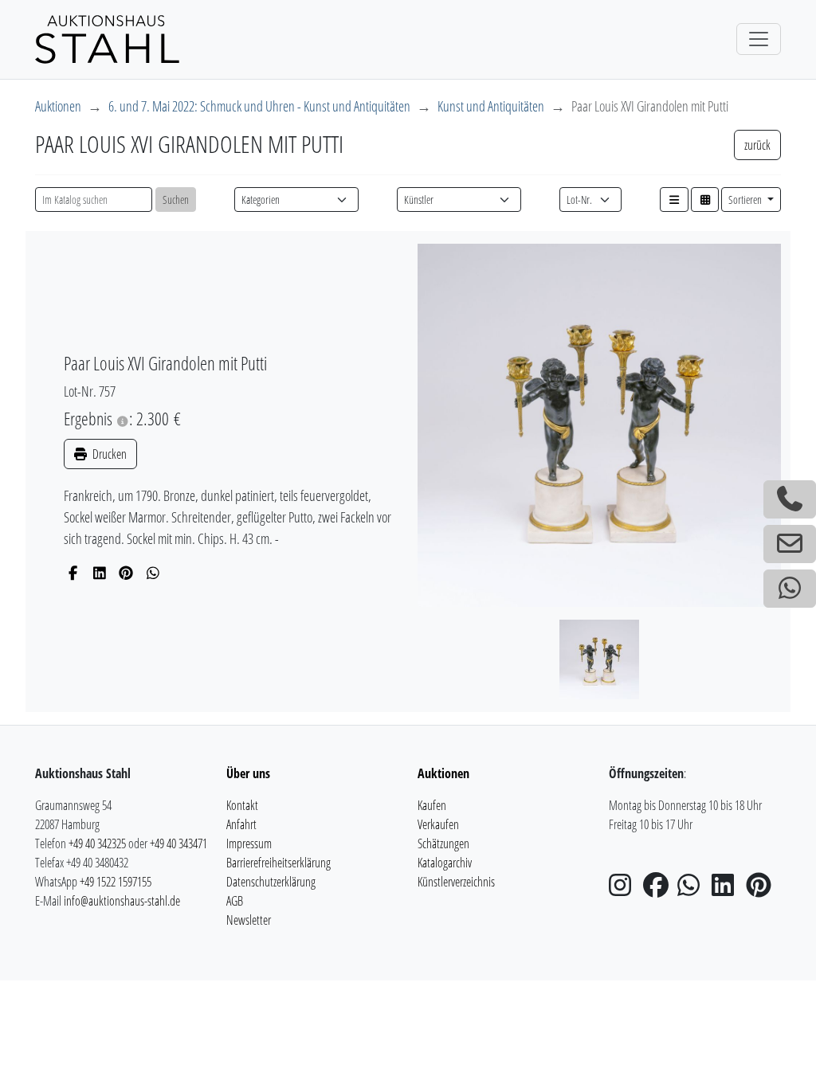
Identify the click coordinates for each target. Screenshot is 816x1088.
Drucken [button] (108, 454)
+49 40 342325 (97, 843)
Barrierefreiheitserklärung (278, 862)
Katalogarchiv (445, 862)
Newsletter (248, 920)
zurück (757, 145)
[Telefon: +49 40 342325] (789, 499)
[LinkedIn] (100, 572)
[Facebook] (73, 572)
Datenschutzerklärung (271, 881)
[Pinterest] (126, 572)
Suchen (176, 199)
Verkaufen (438, 824)
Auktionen (58, 105)
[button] (674, 199)
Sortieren (746, 199)
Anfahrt (241, 824)
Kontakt (242, 805)
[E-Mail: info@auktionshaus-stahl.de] (789, 544)
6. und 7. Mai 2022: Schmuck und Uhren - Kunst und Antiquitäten (259, 105)
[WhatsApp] (153, 572)
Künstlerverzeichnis (456, 881)
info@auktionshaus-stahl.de (122, 901)
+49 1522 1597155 (115, 881)
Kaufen (432, 805)
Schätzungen (443, 843)
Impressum (249, 843)
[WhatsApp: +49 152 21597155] (789, 588)
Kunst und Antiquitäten (490, 105)
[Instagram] (625, 889)
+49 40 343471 (178, 843)
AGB (234, 901)
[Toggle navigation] (758, 39)
